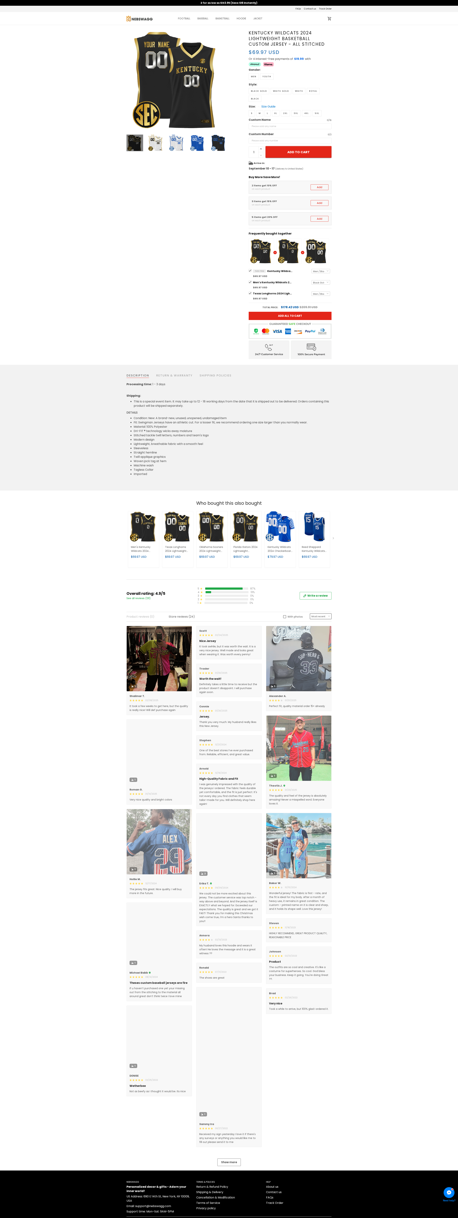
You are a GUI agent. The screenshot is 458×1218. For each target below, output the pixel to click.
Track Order (325, 8)
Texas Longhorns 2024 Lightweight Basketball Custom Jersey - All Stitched (272, 293)
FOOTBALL (184, 18)
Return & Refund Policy (212, 1187)
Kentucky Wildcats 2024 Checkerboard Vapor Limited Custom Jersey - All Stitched (280, 549)
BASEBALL (203, 18)
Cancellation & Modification (215, 1197)
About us (272, 1187)
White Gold (281, 91)
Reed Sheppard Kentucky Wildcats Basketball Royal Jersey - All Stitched (314, 549)
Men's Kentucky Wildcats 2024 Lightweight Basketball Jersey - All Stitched (272, 282)
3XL (296, 113)
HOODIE (241, 18)
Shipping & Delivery (209, 1192)
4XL (306, 113)
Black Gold (259, 91)
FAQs (298, 8)
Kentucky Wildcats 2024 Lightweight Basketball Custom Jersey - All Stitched (279, 271)
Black (255, 98)
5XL (317, 113)
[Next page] (224, 80)
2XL (285, 113)
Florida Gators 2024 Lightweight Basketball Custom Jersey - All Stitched (245, 549)
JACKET (257, 18)
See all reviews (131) (138, 598)
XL (275, 113)
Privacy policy (206, 1208)
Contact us (310, 8)
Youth (266, 76)
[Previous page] (129, 80)
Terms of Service (208, 1203)
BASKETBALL (223, 18)
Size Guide (268, 107)
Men (253, 76)
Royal (313, 91)
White (299, 91)
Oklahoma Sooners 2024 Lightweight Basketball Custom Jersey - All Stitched (211, 549)
